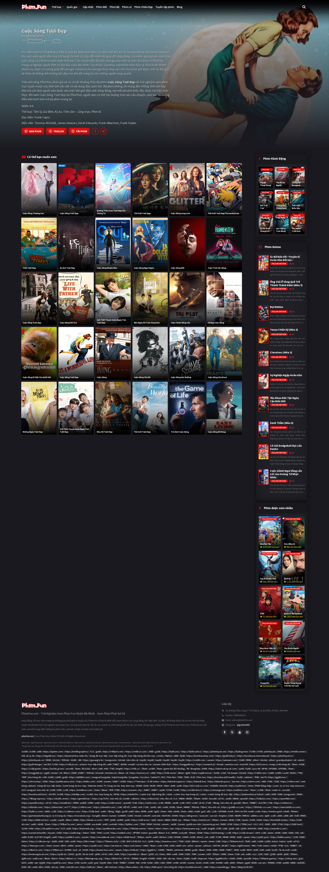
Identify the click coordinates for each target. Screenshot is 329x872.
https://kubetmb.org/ (83, 828)
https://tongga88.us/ (32, 772)
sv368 (152, 768)
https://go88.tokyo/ (226, 755)
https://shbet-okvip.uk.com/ (223, 768)
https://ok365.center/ (58, 798)
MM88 (189, 798)
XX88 (151, 751)
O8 (141, 867)
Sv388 (25, 751)
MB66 (182, 798)
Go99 (24, 828)
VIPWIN (136, 832)
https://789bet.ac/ (54, 849)
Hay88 (143, 760)
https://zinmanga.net (214, 790)
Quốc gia (72, 7)
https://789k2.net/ (243, 824)
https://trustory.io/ (139, 772)
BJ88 (30, 837)
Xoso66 (213, 798)
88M (169, 854)
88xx (137, 811)
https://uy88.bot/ (237, 785)
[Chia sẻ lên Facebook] (95, 131)
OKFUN (216, 845)
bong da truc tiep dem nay (120, 785)
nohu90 (146, 815)
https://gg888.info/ (218, 858)
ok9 (140, 807)
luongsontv (111, 760)
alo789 (47, 764)
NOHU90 (166, 815)
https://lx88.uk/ (87, 867)
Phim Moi (171, 777)
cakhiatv (248, 777)
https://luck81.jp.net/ (53, 768)
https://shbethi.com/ (32, 807)
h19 (63, 828)
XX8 (297, 832)
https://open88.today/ (33, 802)
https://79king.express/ (34, 798)
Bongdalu (195, 768)
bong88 (96, 815)
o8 (295, 760)
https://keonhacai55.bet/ (34, 794)
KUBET (81, 772)
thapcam (202, 858)
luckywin (204, 815)
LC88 (122, 841)
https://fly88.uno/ (171, 751)
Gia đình (48, 112)
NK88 (143, 811)
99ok (166, 785)
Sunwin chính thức (162, 764)
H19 (23, 790)
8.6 (31, 106)
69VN (168, 862)
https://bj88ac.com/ (128, 824)
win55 (148, 837)
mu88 (197, 811)
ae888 (83, 802)
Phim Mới (101, 7)
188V (156, 862)
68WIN (238, 815)
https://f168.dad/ (90, 811)
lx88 (264, 781)
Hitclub (56, 760)
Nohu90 (223, 785)
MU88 (152, 785)
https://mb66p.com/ (75, 794)
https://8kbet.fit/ (113, 858)
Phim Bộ (114, 7)
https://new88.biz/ (62, 802)
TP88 (280, 845)
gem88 (237, 802)
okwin (212, 841)
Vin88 (259, 820)
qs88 (241, 768)
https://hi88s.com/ (85, 781)
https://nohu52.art (201, 820)
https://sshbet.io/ (283, 802)
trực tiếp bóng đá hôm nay (141, 755)
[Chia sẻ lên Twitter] (103, 131)
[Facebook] (225, 732)
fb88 (247, 841)
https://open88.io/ (130, 854)
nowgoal (31, 790)
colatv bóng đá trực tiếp (220, 794)
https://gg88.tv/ (149, 849)
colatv (169, 794)
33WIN (175, 815)
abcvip (171, 858)
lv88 (262, 849)
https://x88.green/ (188, 815)
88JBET (225, 845)
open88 (244, 798)
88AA (63, 845)
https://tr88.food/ (293, 824)
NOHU (293, 772)
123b (214, 811)
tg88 (187, 772)
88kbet (195, 841)
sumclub (156, 815)
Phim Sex (201, 777)
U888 (47, 811)
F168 (208, 802)
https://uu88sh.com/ (121, 832)
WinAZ (200, 837)
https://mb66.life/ (130, 794)
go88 (98, 751)
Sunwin (112, 815)
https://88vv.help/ (86, 841)
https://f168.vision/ (166, 772)
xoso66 (69, 768)
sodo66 (113, 824)
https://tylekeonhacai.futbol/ (249, 794)
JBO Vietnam (110, 867)
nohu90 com (72, 867)
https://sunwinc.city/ (131, 790)
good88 (153, 832)
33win (97, 790)
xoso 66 (256, 768)
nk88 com (181, 845)
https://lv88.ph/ (131, 849)
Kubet (144, 832)
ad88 (24, 837)
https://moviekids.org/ (79, 815)
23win (250, 785)
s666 (153, 772)
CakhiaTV (155, 777)
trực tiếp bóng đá (118, 755)
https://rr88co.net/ (290, 781)
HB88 (293, 862)
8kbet (67, 772)
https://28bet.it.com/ (32, 849)
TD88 (179, 777)
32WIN (185, 837)
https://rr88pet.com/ (113, 751)
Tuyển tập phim (164, 7)
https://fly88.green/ (238, 751)
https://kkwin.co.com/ (91, 820)
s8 (127, 772)
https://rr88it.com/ (257, 772)
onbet (301, 760)
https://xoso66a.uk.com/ (102, 837)
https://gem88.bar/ (80, 798)
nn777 (67, 807)
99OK (159, 785)
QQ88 (42, 862)
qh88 (97, 854)
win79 (263, 777)
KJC (92, 751)
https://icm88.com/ (196, 760)
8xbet (160, 820)
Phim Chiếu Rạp (143, 7)
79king (215, 802)
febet (151, 828)
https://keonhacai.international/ (253, 755)
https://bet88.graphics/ (77, 751)
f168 (134, 802)
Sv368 (32, 751)
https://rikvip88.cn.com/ (47, 828)
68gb (118, 811)
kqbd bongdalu (119, 777)
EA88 (230, 815)
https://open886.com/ (284, 798)
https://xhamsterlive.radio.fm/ (72, 755)
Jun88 (228, 798)
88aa (70, 862)
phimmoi (179, 849)
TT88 (111, 768)
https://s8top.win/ (288, 858)
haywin (51, 832)
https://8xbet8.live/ (196, 781)
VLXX (192, 777)
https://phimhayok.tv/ (282, 755)
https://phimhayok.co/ (33, 760)
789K (256, 777)
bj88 (154, 820)
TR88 (142, 824)
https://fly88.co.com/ (32, 811)
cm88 (194, 802)
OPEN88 (273, 768)
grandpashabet (284, 760)
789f (111, 790)
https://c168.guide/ (31, 768)
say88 (53, 820)
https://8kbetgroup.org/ (90, 858)
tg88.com (26, 858)
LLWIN (271, 772)
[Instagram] (247, 732)
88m (109, 862)
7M (187, 768)
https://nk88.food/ (126, 837)
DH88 (204, 768)
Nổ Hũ (127, 858)
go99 (124, 811)
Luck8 (286, 772)
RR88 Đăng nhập (263, 785)
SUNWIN (214, 785)
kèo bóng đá (34, 777)
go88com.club (194, 824)
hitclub (121, 760)
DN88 (223, 824)
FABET (116, 764)
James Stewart (67, 123)
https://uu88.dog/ (72, 832)
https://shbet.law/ (53, 807)
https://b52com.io (258, 764)
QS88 (112, 820)
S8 (60, 772)
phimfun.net (28, 736)
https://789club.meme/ (134, 828)
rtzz (254, 854)
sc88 (65, 790)
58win (179, 807)
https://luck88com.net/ (190, 867)
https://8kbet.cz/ (68, 858)
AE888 (139, 785)
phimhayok (269, 751)
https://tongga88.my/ (184, 764)
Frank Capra (42, 117)
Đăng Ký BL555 (244, 867)
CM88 (279, 751)
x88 (159, 807)
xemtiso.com (231, 764)
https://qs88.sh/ (58, 854)
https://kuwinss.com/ (166, 841)
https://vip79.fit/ (100, 798)
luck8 (230, 811)
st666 (70, 845)
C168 (24, 820)
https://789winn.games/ (265, 858)
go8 (203, 811)
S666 (260, 828)
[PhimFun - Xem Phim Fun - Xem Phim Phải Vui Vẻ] (34, 704)
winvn (80, 824)
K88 (106, 768)
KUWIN (68, 849)
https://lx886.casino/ (281, 837)
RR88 (48, 760)
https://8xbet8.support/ (173, 781)
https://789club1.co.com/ (259, 807)
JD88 (273, 824)
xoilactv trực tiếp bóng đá (93, 764)
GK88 (200, 832)
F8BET (229, 849)
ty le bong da (59, 815)
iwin (172, 828)
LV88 (225, 828)
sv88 (223, 772)
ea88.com (38, 858)
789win (196, 798)
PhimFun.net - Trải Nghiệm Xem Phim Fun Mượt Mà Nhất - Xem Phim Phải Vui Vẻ (73, 713)
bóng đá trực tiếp (98, 755)
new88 (131, 764)
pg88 (47, 772)
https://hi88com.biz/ (38, 820)
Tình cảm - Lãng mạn (76, 112)
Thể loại (56, 7)
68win (121, 772)
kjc (180, 820)
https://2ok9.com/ (147, 802)
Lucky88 (183, 832)
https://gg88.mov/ (277, 777)
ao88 (105, 824)
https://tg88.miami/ (240, 845)
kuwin (56, 845)
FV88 (117, 790)
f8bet (245, 802)
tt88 (170, 811)
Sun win (236, 781)
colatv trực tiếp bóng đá (152, 794)
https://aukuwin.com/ (226, 760)
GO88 (130, 815)
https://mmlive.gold (272, 811)
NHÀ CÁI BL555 (134, 841)
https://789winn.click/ (108, 841)
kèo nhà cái (132, 760)
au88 (131, 811)
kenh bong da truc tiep (74, 785)
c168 (119, 807)
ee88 (242, 849)
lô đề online (153, 781)
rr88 (44, 777)
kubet (275, 841)
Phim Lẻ (127, 7)
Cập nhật (88, 7)
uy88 (289, 841)
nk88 (172, 785)
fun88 (216, 772)
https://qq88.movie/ (202, 772)
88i (29, 867)
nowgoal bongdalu (101, 777)
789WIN (134, 858)
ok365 (183, 862)
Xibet (94, 768)
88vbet (163, 837)
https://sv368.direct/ (191, 790)
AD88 (291, 832)
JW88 (267, 824)
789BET (253, 802)
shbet (256, 760)
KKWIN (177, 837)
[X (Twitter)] (232, 732)
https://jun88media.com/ (108, 828)
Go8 (75, 849)
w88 (226, 862)
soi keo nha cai (143, 764)
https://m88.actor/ (140, 820)
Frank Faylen (128, 123)
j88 (291, 815)
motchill (244, 764)
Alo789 (52, 794)
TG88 (276, 781)
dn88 (239, 837)
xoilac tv (276, 790)
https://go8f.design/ (32, 764)
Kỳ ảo (58, 112)
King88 (119, 768)
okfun (190, 845)
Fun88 (176, 790)
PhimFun (45, 82)
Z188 (295, 837)
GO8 (260, 854)
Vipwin (245, 820)
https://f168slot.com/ (260, 798)
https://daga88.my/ (46, 755)
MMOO (245, 815)
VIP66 (264, 768)
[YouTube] (240, 732)
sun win (213, 815)
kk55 (24, 862)
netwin (54, 772)
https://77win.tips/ (136, 781)
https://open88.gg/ (220, 867)
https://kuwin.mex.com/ (101, 849)
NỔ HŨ (126, 807)
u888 (176, 755)
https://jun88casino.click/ (62, 781)
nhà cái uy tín (28, 755)
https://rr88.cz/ (132, 768)
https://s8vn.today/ (31, 781)
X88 (137, 862)
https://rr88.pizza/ (68, 764)
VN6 (253, 845)
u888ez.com (257, 815)
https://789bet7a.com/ (63, 824)
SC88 (218, 837)
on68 (174, 854)
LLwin (275, 785)
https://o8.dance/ (113, 845)
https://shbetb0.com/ (104, 807)
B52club (86, 768)
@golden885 (243, 724)
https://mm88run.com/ (81, 790)
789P (24, 777)
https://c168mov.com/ (69, 811)
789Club (65, 760)
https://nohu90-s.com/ (275, 828)
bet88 (126, 798)
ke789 (244, 811)
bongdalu (134, 777)
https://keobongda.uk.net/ (35, 854)
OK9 (188, 802)
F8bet (204, 807)
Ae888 (87, 824)
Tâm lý (37, 112)
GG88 (73, 760)
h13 (286, 845)
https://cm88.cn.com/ (136, 751)
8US (163, 777)
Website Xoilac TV (97, 785)
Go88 (239, 777)
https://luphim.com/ (53, 751)
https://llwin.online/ (129, 867)
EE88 (45, 781)
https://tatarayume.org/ (187, 828)
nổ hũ (221, 798)
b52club (100, 772)
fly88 (182, 755)
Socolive (144, 777)
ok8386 (300, 862)
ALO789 (262, 802)
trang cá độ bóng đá (279, 764)
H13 (256, 824)
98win (104, 790)
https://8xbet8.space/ (219, 781)
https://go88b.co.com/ (232, 807)
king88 (211, 828)
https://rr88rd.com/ (82, 807)
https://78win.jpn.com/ (33, 845)
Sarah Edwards (87, 123)
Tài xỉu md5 (284, 849)
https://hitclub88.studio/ (275, 820)
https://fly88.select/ (191, 751)
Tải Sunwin (232, 772)
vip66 (162, 790)
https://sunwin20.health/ (34, 832)
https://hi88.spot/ (154, 867)
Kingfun (223, 815)
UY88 (269, 781)
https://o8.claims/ (133, 845)
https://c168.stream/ (243, 832)
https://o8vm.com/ (250, 781)
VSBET (115, 781)
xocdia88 (96, 824)
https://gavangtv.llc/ (93, 760)
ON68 (74, 772)
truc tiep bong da (103, 794)
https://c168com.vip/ (39, 841)
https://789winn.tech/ (233, 841)
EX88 (59, 790)
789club (90, 772)
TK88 (92, 832)
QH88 (151, 841)
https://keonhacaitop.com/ (200, 755)
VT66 (280, 824)
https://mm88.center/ (295, 751)
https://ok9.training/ (214, 832)
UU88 (52, 790)
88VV (249, 849)
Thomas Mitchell (45, 123)
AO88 (301, 764)
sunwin (210, 760)
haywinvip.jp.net (211, 824)
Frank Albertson (109, 123)
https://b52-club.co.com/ (196, 785)
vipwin (246, 837)
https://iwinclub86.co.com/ (286, 807)
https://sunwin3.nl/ (205, 764)
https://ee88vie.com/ (237, 790)
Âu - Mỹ (56, 41)
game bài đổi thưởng (174, 768)
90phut (168, 755)
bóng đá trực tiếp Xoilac (50, 785)
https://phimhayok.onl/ (215, 751)
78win (294, 764)
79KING (169, 849)
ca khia (159, 755)
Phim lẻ (96, 112)
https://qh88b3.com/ (79, 777)
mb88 (176, 811)
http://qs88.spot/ (260, 837)
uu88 (179, 785)
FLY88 (252, 751)
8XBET (147, 790)
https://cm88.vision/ (111, 802)
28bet (68, 820)
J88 (79, 760)
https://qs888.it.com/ (69, 837)
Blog (179, 7)
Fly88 (248, 768)
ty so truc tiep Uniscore (292, 785)
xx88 (39, 751)
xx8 (301, 832)
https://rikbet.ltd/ (150, 798)
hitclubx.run (111, 772)
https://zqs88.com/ (92, 845)
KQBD (187, 858)
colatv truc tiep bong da (186, 794)
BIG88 (124, 764)
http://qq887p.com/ (57, 862)
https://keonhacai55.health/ (221, 777)
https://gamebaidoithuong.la (36, 815)
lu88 (101, 768)
